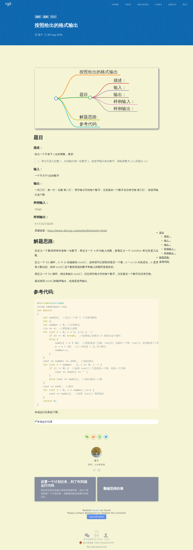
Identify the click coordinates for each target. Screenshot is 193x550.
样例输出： (170, 253)
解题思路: (164, 257)
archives (143, 4)
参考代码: (164, 261)
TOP (96, 531)
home (115, 4)
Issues (95, 510)
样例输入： (170, 249)
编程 (38, 16)
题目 (161, 232)
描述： (167, 236)
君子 (40, 34)
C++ (53, 16)
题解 (46, 16)
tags (128, 4)
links (158, 4)
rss (185, 4)
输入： (167, 240)
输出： (167, 244)
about (172, 4)
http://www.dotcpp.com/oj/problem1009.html (77, 230)
